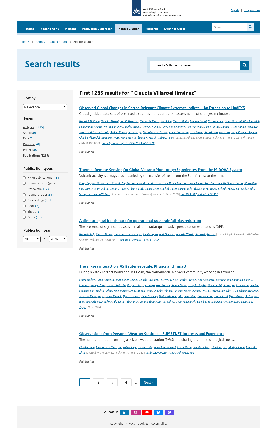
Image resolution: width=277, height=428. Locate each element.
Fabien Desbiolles (116, 285)
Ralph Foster (134, 285)
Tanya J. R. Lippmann (173, 127)
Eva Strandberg (201, 347)
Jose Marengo (194, 127)
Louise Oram (184, 347)
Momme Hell (215, 285)
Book (33, 206)
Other (35, 217)
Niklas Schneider (168, 296)
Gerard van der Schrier (155, 132)
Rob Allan (166, 121)
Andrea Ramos (118, 132)
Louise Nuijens (87, 280)
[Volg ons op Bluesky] (158, 412)
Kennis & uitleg (128, 29)
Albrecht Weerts (185, 234)
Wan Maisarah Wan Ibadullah (242, 121)
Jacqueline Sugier (127, 347)
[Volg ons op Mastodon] (169, 412)
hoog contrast (252, 10)
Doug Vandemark (185, 301)
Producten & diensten (97, 29)
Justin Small (221, 296)
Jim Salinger (135, 132)
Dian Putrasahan (248, 291)
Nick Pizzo (232, 291)
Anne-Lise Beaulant (165, 347)
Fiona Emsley (145, 347)
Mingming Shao (187, 296)
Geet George (163, 285)
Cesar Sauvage (149, 296)
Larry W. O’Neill (169, 280)
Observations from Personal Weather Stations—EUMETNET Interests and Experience (151, 333)
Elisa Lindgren (219, 347)
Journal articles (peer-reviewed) (42, 186)
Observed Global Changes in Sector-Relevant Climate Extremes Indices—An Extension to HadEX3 (162, 107)
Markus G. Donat (149, 121)
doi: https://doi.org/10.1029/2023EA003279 (128, 143)
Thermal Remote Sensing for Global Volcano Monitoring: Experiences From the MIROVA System (160, 169)
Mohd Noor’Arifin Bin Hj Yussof (138, 137)
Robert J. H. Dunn (89, 121)
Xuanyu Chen (98, 285)
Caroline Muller (182, 291)
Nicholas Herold (110, 121)
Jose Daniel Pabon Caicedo (94, 132)
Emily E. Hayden (197, 285)
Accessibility (159, 423)
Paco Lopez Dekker (126, 280)
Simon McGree (228, 127)
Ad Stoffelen (252, 296)
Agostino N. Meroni (141, 291)
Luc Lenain (96, 291)
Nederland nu (49, 29)
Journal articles (42, 194)
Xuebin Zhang (165, 137)
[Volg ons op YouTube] (147, 412)
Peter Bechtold (217, 280)
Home (30, 29)
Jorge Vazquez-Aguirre (244, 132)
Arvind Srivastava (179, 132)
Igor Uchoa (168, 301)
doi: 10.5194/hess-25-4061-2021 (140, 240)
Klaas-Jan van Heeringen (128, 234)
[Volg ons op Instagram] (135, 412)
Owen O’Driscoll (201, 291)
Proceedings (40, 200)
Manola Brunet (198, 121)
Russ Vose (113, 137)
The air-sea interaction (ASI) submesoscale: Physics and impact (132, 266)
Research (151, 29)
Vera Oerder (218, 291)
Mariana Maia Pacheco (116, 291)
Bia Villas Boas (205, 301)
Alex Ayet (203, 280)
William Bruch (235, 280)
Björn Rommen (131, 296)
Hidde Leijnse (150, 234)
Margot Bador (181, 121)
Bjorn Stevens (236, 296)
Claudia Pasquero (148, 280)
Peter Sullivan (104, 301)
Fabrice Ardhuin (187, 280)
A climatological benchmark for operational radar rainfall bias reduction (140, 220)
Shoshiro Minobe (163, 291)
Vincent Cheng (216, 121)
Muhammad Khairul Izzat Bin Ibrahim (100, 127)
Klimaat (70, 29)
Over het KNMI (174, 29)
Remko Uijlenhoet (205, 234)
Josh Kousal (242, 285)
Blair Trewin (196, 132)
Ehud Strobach (87, 301)
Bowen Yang (221, 301)
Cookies (143, 423)
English (235, 10)
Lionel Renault (114, 296)
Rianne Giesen (179, 285)
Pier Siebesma (205, 296)
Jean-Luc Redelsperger (91, 296)
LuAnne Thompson (150, 301)
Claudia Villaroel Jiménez (93, 137)
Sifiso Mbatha (211, 127)
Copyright (116, 423)
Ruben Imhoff (87, 234)
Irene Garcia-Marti (106, 347)
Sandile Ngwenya (248, 127)
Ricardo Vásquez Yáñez (217, 132)
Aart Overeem (167, 234)
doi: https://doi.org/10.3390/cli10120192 (170, 353)
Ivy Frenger (149, 285)
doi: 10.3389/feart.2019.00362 (199, 194)
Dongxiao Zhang (238, 301)
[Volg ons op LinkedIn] (124, 412)
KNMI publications (44, 177)
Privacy (130, 423)
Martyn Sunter (236, 347)
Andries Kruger (131, 127)
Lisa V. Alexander (129, 121)
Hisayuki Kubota (150, 127)
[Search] (250, 27)
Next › (148, 382)
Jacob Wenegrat (106, 280)
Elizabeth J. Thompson (126, 301)
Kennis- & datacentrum (51, 42)
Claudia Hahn (87, 347)
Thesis (34, 211)
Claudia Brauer (104, 234)
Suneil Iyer (229, 285)
